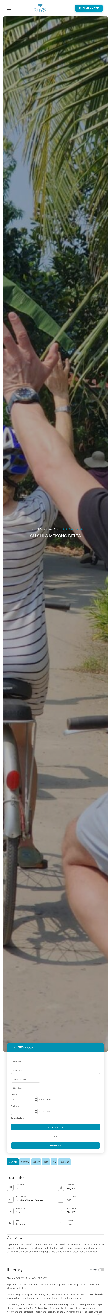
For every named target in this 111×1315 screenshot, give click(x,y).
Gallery (36, 1161)
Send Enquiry (55, 1145)
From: (14, 1047)
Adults (14, 1094)
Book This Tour (55, 1127)
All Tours (41, 529)
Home (30, 529)
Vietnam (39, 1200)
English (71, 1188)
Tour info (12, 1161)
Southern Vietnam (25, 1200)
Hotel (46, 1161)
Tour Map (64, 1161)
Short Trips (53, 529)
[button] (36, 1101)
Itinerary (25, 1161)
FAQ (54, 1161)
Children (15, 1106)
